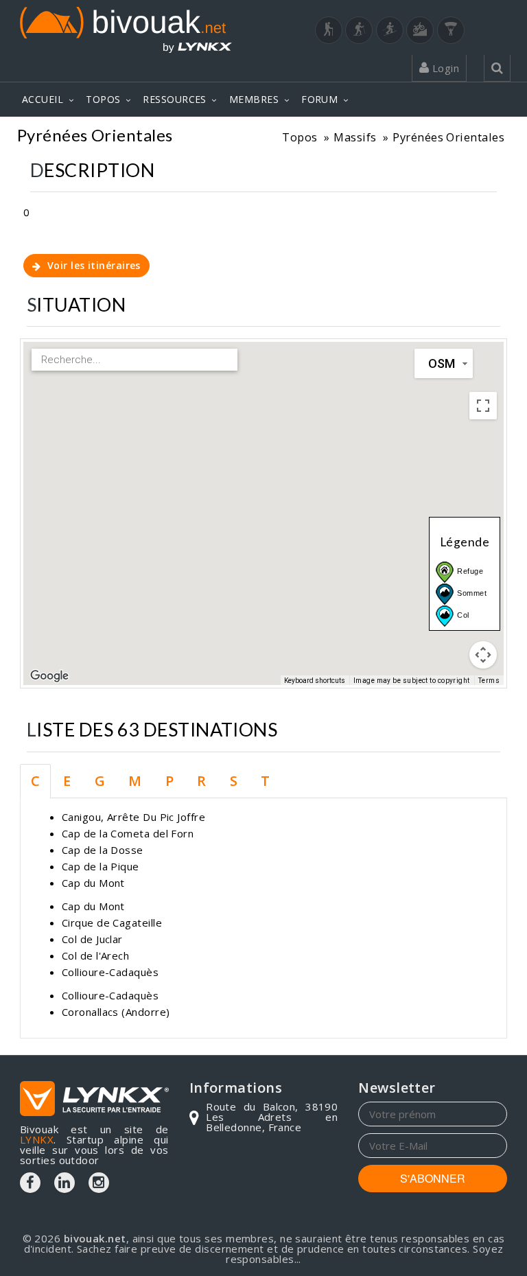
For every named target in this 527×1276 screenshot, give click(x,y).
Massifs (354, 137)
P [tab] (169, 781)
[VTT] (420, 30)
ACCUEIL (42, 99)
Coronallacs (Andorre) (115, 1012)
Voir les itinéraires (92, 265)
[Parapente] (451, 30)
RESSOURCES (175, 99)
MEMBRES (254, 99)
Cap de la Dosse (102, 850)
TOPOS (103, 99)
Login (444, 68)
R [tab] (201, 781)
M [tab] (134, 781)
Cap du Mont (93, 883)
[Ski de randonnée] (389, 30)
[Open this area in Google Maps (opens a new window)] (49, 676)
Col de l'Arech (95, 955)
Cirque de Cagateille (112, 922)
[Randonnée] (328, 30)
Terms (489, 680)
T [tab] (265, 781)
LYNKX (37, 1139)
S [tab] (233, 781)
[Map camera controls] (483, 655)
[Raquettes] (359, 30)
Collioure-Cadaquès (110, 972)
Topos (299, 137)
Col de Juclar (92, 939)
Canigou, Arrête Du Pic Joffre (133, 817)
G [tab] (100, 781)
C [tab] (35, 781)
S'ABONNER (432, 1178)
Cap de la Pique (100, 866)
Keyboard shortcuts (314, 680)
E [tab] (67, 781)
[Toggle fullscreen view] (483, 405)
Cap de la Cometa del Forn (128, 833)
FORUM (319, 99)
